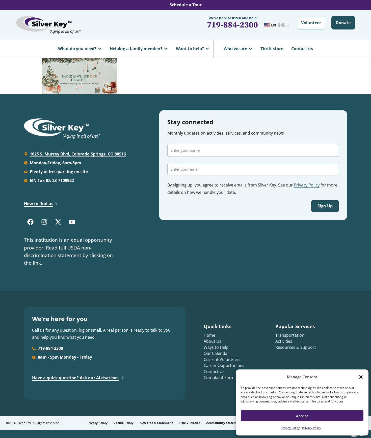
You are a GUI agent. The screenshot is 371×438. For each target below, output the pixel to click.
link (37, 263)
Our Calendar (216, 353)
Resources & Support (295, 347)
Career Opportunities (224, 365)
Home (209, 335)
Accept (302, 415)
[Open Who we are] (250, 49)
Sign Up (325, 206)
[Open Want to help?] (207, 49)
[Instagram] (44, 221)
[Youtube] (72, 221)
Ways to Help (216, 347)
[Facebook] (30, 221)
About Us (212, 341)
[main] (185, 76)
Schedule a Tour (186, 5)
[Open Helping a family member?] (166, 49)
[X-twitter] (58, 221)
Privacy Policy (290, 428)
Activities (283, 341)
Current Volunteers (222, 359)
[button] (360, 377)
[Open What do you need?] (100, 49)
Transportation (289, 335)
